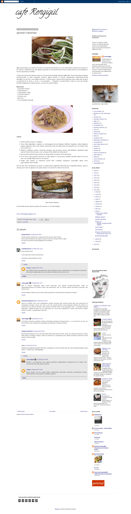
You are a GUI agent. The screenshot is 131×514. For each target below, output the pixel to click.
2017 (95, 175)
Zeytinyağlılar (97, 163)
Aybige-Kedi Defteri (27, 331)
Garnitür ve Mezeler (99, 127)
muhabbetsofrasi (26, 249)
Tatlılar (95, 157)
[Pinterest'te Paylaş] (48, 220)
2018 (95, 173)
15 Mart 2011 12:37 (37, 249)
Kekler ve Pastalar (99, 134)
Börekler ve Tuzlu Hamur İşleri (102, 113)
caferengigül (25, 283)
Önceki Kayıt (83, 411)
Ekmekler (96, 123)
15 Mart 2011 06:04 (36, 234)
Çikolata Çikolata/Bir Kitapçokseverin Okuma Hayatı (101, 448)
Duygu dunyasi (25, 234)
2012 (95, 187)
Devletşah (97, 437)
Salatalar (96, 150)
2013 (95, 185)
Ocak (97, 241)
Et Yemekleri (97, 125)
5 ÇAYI (104, 333)
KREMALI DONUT (100, 217)
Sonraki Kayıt (20, 411)
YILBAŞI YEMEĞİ (107, 319)
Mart (96, 211)
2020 (95, 170)
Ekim (96, 196)
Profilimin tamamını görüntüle (100, 75)
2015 (95, 180)
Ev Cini (96, 468)
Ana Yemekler (97, 111)
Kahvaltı (96, 131)
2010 (95, 244)
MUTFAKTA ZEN (99, 454)
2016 (95, 178)
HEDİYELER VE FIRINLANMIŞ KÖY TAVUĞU (106, 365)
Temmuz (97, 204)
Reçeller (96, 148)
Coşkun (28, 268)
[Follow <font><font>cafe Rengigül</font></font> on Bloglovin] (100, 297)
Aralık (97, 192)
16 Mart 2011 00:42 (42, 301)
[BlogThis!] (42, 220)
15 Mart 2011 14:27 (37, 283)
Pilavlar (96, 146)
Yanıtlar (25, 264)
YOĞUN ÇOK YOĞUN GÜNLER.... (101, 214)
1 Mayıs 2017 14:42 (37, 268)
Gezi (95, 129)
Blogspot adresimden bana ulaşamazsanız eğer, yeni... (103, 232)
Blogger (57, 509)
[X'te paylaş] (44, 220)
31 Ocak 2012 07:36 (42, 359)
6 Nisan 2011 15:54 (39, 331)
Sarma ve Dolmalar (99, 152)
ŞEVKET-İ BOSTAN (100, 219)
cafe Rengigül (36, 12)
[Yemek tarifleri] (98, 486)
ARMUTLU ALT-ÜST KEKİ (106, 349)
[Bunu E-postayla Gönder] (40, 220)
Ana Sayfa (52, 411)
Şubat (97, 239)
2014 (95, 182)
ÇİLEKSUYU (97, 414)
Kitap (95, 136)
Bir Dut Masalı (98, 433)
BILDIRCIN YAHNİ (107, 379)
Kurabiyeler (97, 138)
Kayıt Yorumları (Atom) (27, 414)
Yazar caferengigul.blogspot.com (26, 214)
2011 (95, 190)
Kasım (97, 194)
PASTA (104, 394)
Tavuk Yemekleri (98, 159)
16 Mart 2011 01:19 (37, 318)
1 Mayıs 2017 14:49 (37, 369)
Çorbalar (96, 117)
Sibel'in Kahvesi (99, 442)
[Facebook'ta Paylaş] (46, 220)
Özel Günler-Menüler (99, 144)
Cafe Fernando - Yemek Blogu (103, 428)
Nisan (97, 208)
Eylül (96, 199)
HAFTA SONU (99, 227)
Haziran (97, 206)
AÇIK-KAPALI (99, 229)
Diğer (95, 121)
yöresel (96, 161)
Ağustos (97, 201)
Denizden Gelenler (99, 119)
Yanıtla (23, 243)
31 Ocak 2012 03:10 (31, 345)
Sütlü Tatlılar (97, 154)
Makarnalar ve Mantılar (100, 140)
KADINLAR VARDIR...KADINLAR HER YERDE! (103, 223)
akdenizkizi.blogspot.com (28, 301)
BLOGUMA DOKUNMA (101, 236)
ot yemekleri (25, 222)
